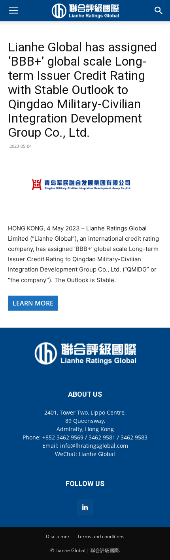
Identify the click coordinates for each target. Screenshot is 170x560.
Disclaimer (58, 536)
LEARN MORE (33, 303)
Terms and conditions (101, 536)
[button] (13, 10)
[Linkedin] (85, 507)
